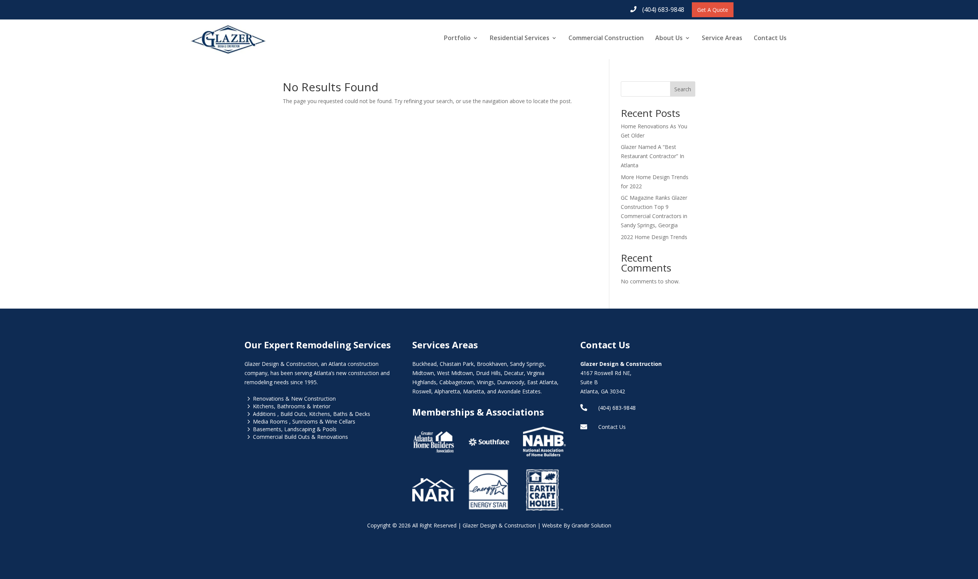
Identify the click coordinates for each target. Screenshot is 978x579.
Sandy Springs (527, 363)
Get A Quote (712, 9)
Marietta (473, 391)
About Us (669, 38)
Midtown (423, 373)
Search (682, 89)
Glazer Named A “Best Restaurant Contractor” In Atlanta (652, 156)
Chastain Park (457, 363)
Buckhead (424, 363)
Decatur (514, 373)
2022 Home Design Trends (654, 237)
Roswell (421, 391)
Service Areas (722, 38)
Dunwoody (510, 382)
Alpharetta (447, 391)
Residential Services (519, 38)
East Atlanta (542, 382)
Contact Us (770, 38)
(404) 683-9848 (663, 9)
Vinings (485, 382)
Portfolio (457, 38)
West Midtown (455, 373)
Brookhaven (492, 363)
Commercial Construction (606, 38)
